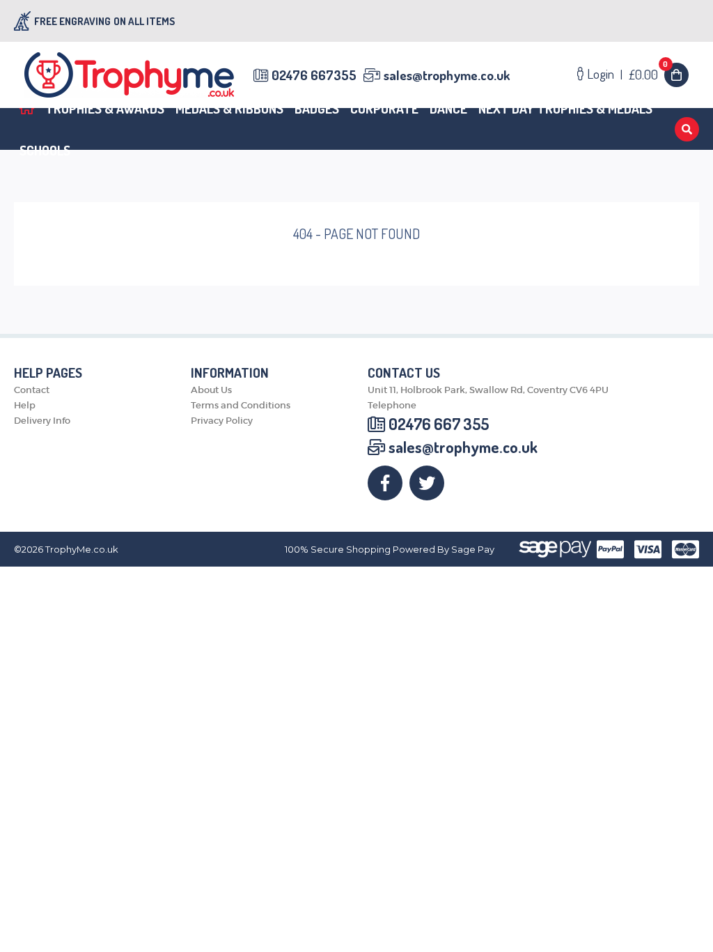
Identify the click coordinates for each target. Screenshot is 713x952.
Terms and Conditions (240, 405)
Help (25, 405)
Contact (31, 390)
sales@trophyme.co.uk (447, 75)
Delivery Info (42, 421)
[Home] (26, 108)
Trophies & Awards (104, 108)
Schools (44, 150)
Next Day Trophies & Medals (565, 108)
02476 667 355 (439, 423)
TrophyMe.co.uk (81, 549)
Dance (448, 108)
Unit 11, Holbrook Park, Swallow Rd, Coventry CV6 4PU (488, 390)
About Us (211, 390)
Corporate (384, 108)
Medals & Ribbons (229, 108)
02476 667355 (314, 75)
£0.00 (648, 74)
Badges (317, 108)
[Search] (687, 129)
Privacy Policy (222, 421)
